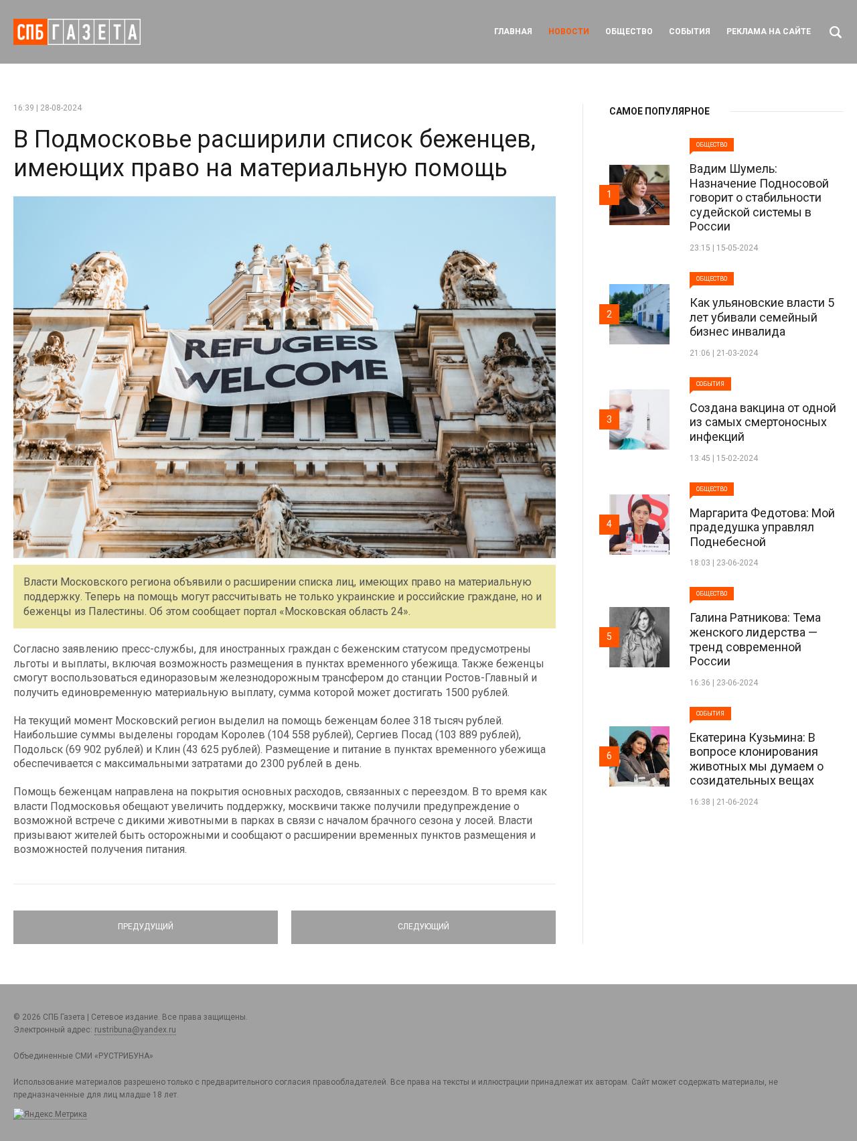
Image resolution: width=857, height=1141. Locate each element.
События (689, 31)
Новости (568, 31)
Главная (513, 31)
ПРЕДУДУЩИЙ (145, 921)
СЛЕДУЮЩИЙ (423, 921)
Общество (629, 31)
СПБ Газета (77, 32)
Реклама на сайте (768, 31)
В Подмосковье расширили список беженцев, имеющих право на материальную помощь (274, 153)
